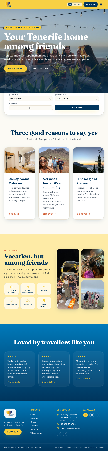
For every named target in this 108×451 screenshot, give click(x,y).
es (79, 4)
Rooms (33, 414)
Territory (34, 429)
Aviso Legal (59, 447)
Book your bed (15, 68)
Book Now (90, 4)
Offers (33, 422)
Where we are (36, 433)
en (70, 4)
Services (34, 418)
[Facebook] (65, 434)
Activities (34, 425)
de (75, 4)
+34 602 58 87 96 (68, 424)
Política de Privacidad (74, 447)
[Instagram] (59, 434)
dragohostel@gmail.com (70, 428)
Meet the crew (40, 68)
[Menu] (101, 4)
